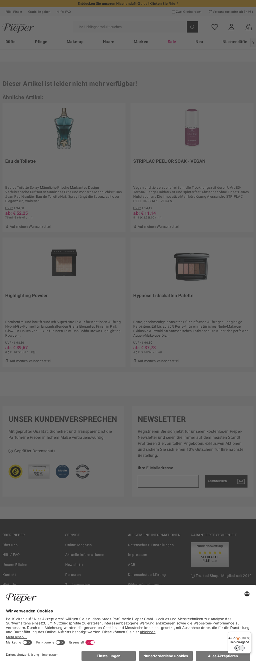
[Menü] (248, 635)
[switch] (239, 648)
